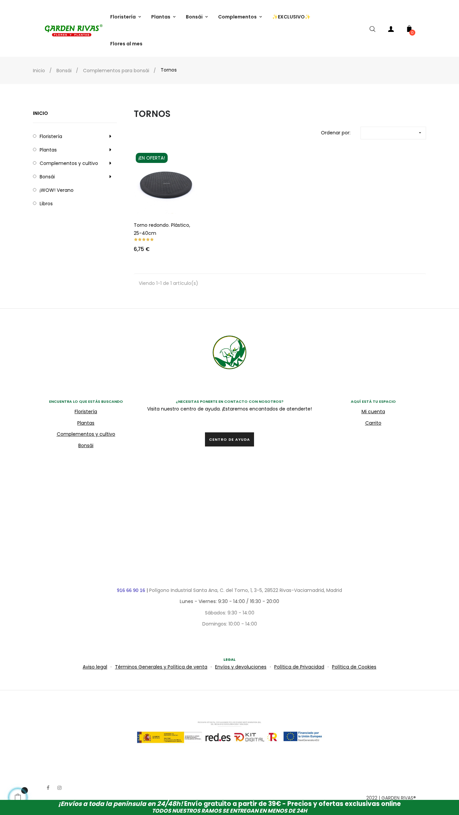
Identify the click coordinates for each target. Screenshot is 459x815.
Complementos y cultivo (69, 163)
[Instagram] (59, 788)
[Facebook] (48, 788)
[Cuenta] (391, 30)
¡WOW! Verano (57, 190)
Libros (46, 203)
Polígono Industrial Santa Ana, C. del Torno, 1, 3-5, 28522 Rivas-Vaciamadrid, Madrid (245, 590)
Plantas (48, 149)
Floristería (51, 136)
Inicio (40, 113)
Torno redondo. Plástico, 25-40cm (162, 229)
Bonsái (47, 176)
